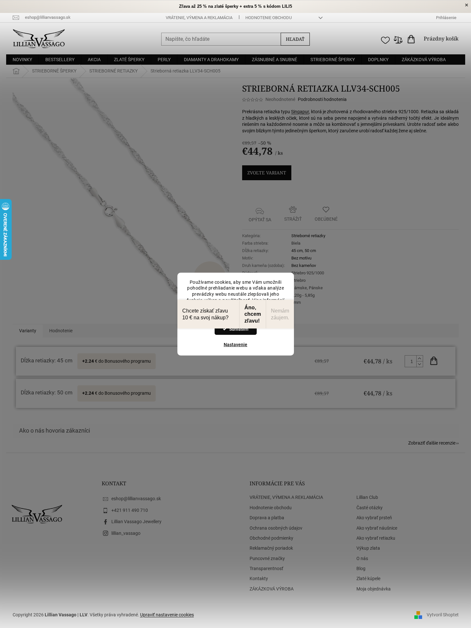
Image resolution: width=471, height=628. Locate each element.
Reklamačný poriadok (271, 548)
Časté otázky (369, 507)
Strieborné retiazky (308, 235)
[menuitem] (22, 59)
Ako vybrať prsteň (374, 517)
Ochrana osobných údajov (276, 528)
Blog (360, 568)
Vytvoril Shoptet (443, 614)
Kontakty (259, 578)
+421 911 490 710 (129, 510)
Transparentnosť (266, 568)
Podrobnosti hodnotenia (322, 99)
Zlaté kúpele (368, 578)
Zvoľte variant (266, 173)
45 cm (297, 250)
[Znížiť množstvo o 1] (419, 364)
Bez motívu (301, 258)
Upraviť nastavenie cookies (167, 614)
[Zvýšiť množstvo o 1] (419, 358)
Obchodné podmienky (271, 538)
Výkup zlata (368, 548)
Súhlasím (238, 329)
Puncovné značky (267, 558)
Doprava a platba (267, 517)
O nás (362, 558)
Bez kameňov (303, 265)
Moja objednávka (373, 588)
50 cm (310, 250)
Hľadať (295, 39)
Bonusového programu (128, 361)
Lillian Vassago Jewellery (136, 521)
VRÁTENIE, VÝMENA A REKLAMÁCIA (199, 17)
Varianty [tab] (27, 330)
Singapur (300, 111)
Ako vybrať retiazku (375, 538)
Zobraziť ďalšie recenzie (431, 443)
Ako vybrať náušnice (376, 528)
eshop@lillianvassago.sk (136, 498)
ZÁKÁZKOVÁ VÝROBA (272, 588)
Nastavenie (235, 344)
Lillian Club (367, 497)
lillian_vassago (125, 533)
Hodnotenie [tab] (61, 330)
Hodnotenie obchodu (268, 17)
